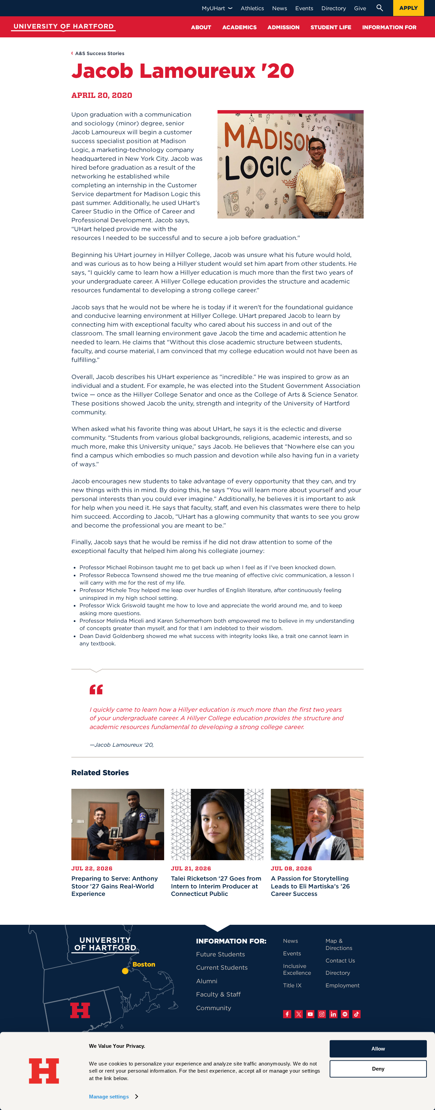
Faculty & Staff (218, 994)
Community (213, 1008)
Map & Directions (339, 944)
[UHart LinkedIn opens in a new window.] (333, 1014)
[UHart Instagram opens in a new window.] (322, 1014)
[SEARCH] (379, 8)
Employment (343, 985)
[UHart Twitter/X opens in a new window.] (299, 1014)
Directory (338, 972)
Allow (378, 1049)
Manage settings (109, 1096)
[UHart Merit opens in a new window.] (345, 1014)
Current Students (222, 967)
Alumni (207, 981)
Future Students (220, 954)
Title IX (292, 985)
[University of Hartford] (62, 29)
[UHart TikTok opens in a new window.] (356, 1014)
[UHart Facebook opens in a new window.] (287, 1014)
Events (292, 953)
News (290, 940)
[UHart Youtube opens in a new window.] (310, 1014)
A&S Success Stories (99, 53)
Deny (378, 1069)
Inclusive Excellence (297, 969)
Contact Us (340, 960)
